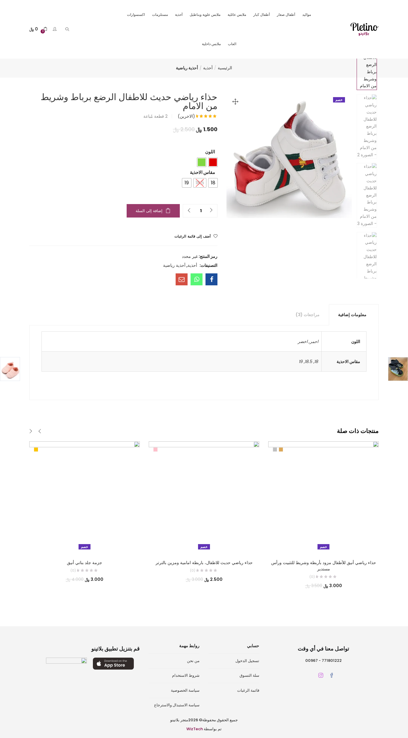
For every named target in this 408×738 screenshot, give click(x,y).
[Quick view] (90, 543)
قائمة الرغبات (248, 690)
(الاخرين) (186, 116)
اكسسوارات (136, 14)
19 (301, 362)
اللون (210, 151)
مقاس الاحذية (202, 172)
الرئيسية (225, 68)
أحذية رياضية (187, 68)
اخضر (303, 341)
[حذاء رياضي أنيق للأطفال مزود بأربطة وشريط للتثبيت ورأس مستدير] (323, 496)
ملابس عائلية (237, 14)
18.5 (308, 362)
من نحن (193, 661)
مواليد (306, 14)
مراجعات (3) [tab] (308, 315)
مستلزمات (160, 14)
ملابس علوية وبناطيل (205, 14)
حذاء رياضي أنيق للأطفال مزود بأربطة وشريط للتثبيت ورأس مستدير (323, 566)
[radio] (212, 162)
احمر (314, 341)
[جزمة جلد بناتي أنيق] (84, 496)
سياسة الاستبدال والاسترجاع (177, 705)
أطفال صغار (286, 14)
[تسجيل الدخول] (53, 29)
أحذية (178, 14)
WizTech (194, 729)
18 (316, 362)
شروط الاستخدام (186, 675)
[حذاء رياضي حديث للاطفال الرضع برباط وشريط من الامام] (211, 279)
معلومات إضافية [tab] (352, 315)
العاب (232, 43)
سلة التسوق (249, 675)
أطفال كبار (261, 14)
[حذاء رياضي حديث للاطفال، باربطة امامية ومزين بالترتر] (204, 496)
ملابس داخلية (211, 43)
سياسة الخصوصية (185, 690)
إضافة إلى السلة (149, 211)
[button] (38, 29)
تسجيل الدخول (247, 661)
